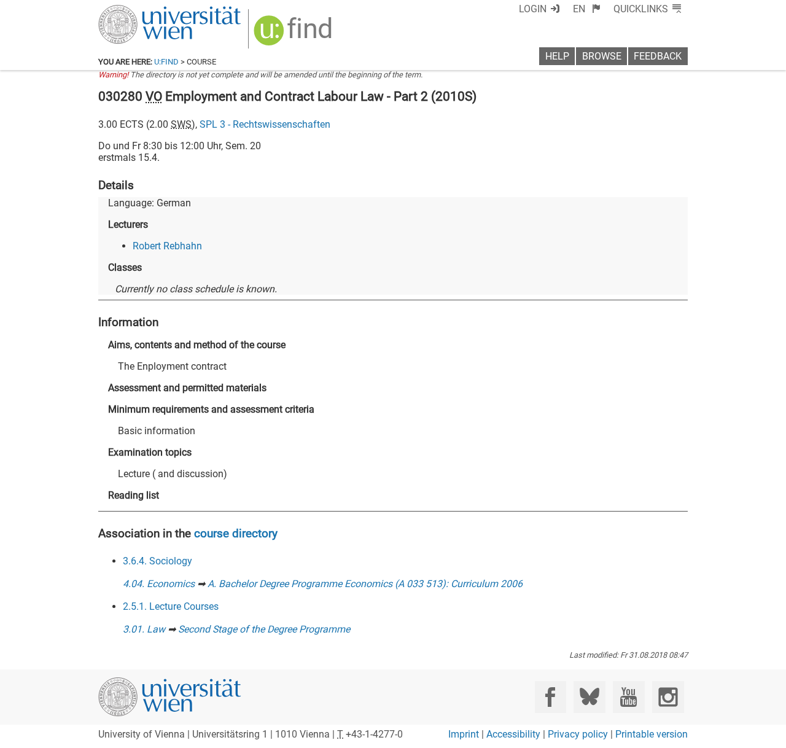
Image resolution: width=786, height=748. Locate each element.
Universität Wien (140, 11)
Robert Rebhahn (167, 246)
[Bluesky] (589, 696)
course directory (236, 533)
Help (557, 56)
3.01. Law (144, 629)
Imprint (463, 734)
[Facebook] (550, 696)
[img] (294, 35)
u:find (166, 61)
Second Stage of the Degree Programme (264, 629)
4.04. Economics (159, 584)
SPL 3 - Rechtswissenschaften (265, 124)
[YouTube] (628, 696)
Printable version (651, 734)
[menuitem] (587, 9)
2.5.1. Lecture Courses (171, 606)
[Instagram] (667, 696)
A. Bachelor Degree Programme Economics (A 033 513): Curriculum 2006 (365, 584)
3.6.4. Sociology (157, 561)
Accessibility (513, 734)
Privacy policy (578, 734)
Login (533, 9)
